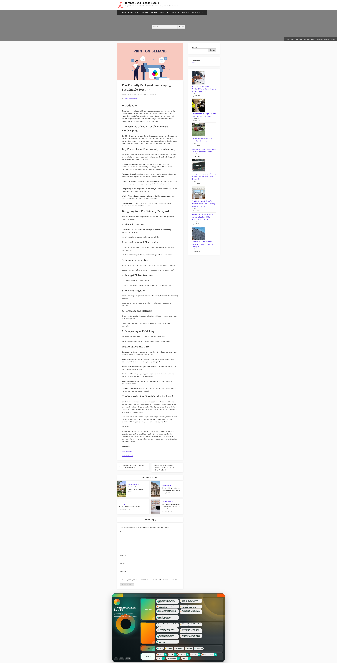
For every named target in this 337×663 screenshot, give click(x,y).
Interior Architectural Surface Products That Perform (168, 641)
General (184, 12)
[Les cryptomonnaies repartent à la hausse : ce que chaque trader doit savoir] (198, 166)
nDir (141, 94)
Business (162, 12)
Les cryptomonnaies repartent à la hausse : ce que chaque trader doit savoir (204, 176)
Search (194, 47)
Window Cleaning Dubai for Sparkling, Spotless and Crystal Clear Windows (191, 636)
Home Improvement (130, 99)
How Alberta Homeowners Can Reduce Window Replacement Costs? (137, 489)
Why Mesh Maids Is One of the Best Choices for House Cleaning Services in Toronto (203, 203)
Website (123, 572)
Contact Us (144, 12)
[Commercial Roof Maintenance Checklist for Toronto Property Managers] (198, 234)
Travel (159, 658)
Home (124, 12)
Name (123, 556)
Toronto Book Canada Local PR (143, 3)
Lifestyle (173, 12)
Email (122, 564)
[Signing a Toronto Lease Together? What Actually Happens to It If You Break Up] (198, 78)
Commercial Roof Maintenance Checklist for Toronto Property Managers (202, 244)
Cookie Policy (199, 648)
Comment (124, 532)
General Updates (172, 658)
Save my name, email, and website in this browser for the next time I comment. (150, 580)
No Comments (151, 94)
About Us (154, 12)
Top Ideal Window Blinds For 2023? (129, 506)
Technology (196, 12)
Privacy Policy (133, 12)
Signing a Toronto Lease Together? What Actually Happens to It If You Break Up (204, 89)
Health (171, 654)
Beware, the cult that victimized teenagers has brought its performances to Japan (203, 217)
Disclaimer (189, 648)
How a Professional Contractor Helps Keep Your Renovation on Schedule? (171, 507)
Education (194, 654)
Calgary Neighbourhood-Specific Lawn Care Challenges (168, 606)
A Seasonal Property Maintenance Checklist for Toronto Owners (190, 606)
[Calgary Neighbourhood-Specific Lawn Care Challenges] (198, 130)
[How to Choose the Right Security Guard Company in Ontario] (198, 105)
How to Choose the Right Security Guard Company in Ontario (190, 601)
